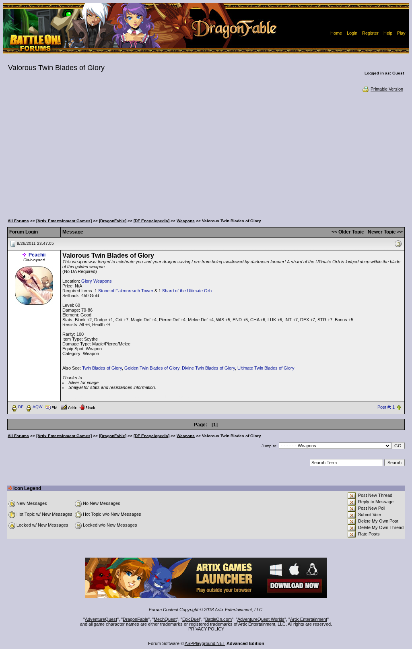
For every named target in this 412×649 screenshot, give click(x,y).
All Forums (18, 221)
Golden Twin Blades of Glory (151, 368)
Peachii (37, 255)
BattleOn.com (218, 619)
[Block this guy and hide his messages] (87, 406)
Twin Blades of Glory (102, 368)
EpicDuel (191, 619)
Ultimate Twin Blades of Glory (266, 368)
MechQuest (165, 619)
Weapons (186, 221)
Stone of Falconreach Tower (125, 290)
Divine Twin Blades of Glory (208, 368)
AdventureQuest (101, 619)
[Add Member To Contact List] (69, 406)
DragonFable (135, 619)
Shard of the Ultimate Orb (187, 290)
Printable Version (387, 89)
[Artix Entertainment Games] (64, 221)
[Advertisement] (206, 153)
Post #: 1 (386, 407)
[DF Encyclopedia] (151, 221)
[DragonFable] (112, 221)
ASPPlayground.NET (205, 643)
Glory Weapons (96, 281)
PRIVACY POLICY (206, 628)
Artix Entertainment (308, 619)
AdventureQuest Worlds (260, 619)
